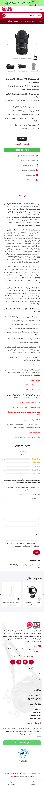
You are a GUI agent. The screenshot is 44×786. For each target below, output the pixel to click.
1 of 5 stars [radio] (28, 494)
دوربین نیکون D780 (33, 385)
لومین (12, 776)
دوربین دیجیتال (31, 21)
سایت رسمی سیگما (29, 419)
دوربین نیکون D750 (33, 390)
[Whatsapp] (31, 662)
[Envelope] (25, 662)
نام (38, 524)
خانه (40, 21)
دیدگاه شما (35, 498)
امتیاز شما (35, 494)
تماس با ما (37, 682)
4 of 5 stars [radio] (23, 494)
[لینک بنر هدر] (22, 3)
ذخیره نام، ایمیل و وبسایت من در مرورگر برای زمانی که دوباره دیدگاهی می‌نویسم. (22, 545)
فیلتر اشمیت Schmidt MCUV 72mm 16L (26, 407)
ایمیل (37, 534)
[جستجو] (4, 15)
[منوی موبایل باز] (41, 9)
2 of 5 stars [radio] (26, 494)
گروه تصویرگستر (34, 347)
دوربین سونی (36, 712)
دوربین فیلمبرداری (35, 715)
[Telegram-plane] (12, 662)
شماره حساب (37, 685)
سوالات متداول (36, 676)
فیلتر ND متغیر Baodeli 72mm (29, 402)
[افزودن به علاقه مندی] (27, 586)
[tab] (22, 196)
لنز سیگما (36, 365)
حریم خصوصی (36, 679)
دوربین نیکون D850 (33, 380)
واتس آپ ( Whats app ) (21, 437)
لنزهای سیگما (13, 21)
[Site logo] (7, 9)
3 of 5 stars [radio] (24, 494)
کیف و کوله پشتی (35, 718)
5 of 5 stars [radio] (21, 494)
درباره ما (38, 673)
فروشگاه (38, 709)
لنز (21, 21)
